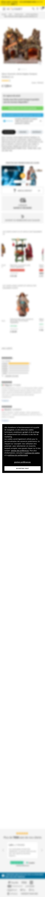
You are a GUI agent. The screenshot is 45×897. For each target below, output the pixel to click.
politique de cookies (32, 453)
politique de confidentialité (18, 455)
